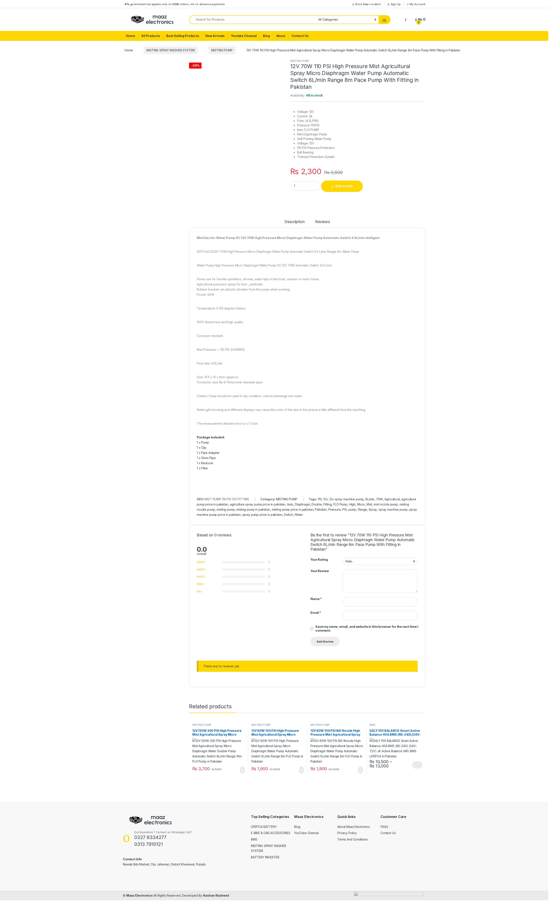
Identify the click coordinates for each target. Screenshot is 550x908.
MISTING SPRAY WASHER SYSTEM (171, 50)
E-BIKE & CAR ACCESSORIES (270, 833)
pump (352, 509)
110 (320, 499)
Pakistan (321, 509)
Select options (417, 765)
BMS (372, 724)
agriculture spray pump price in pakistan (257, 504)
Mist (369, 504)
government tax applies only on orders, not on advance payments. (175, 4)
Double (317, 504)
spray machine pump (393, 509)
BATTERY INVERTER (265, 857)
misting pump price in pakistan (292, 509)
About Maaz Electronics (353, 826)
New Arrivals (215, 36)
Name (316, 599)
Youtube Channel (244, 36)
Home (130, 36)
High (352, 504)
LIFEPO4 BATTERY (264, 826)
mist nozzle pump (386, 504)
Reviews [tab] (322, 222)
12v (325, 499)
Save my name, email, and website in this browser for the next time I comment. (366, 628)
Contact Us (300, 36)
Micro (361, 504)
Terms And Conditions (352, 839)
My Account (417, 4)
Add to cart (343, 186)
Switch (288, 514)
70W (379, 499)
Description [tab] (294, 222)
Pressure (334, 509)
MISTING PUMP (221, 50)
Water (299, 514)
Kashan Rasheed (216, 895)
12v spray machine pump (346, 499)
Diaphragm (302, 504)
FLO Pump (340, 504)
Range (362, 509)
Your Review (319, 571)
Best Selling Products (182, 36)
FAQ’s (384, 826)
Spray (373, 509)
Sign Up (396, 4)
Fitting (327, 504)
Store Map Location (368, 4)
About (280, 36)
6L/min (369, 499)
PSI (344, 509)
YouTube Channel (306, 833)
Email (315, 612)
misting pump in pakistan (253, 509)
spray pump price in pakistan (262, 514)
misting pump (226, 509)
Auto (290, 504)
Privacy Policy (347, 833)
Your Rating (319, 559)
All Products (150, 36)
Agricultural (392, 499)
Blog (266, 36)
